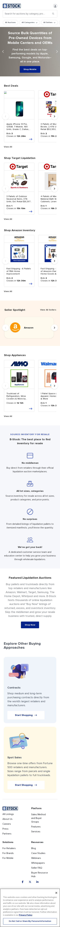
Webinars (36, 858)
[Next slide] (57, 52)
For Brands (8, 853)
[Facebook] (22, 882)
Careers (6, 823)
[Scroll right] (54, 116)
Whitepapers (38, 862)
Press (5, 828)
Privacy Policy (25, 915)
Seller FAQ (36, 867)
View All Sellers (48, 310)
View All (8, 147)
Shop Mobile (30, 69)
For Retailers (9, 848)
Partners (6, 833)
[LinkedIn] (37, 882)
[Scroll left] (5, 116)
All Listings (8, 814)
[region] (30, 908)
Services (35, 831)
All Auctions (10, 22)
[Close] (56, 892)
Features (36, 826)
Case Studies (38, 853)
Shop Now (30, 625)
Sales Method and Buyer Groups (38, 818)
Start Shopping (24, 715)
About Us (7, 819)
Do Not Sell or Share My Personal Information (30, 921)
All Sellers (48, 22)
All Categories (28, 22)
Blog (33, 848)
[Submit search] (53, 13)
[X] (30, 882)
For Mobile (7, 858)
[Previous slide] (3, 52)
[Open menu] (55, 6)
